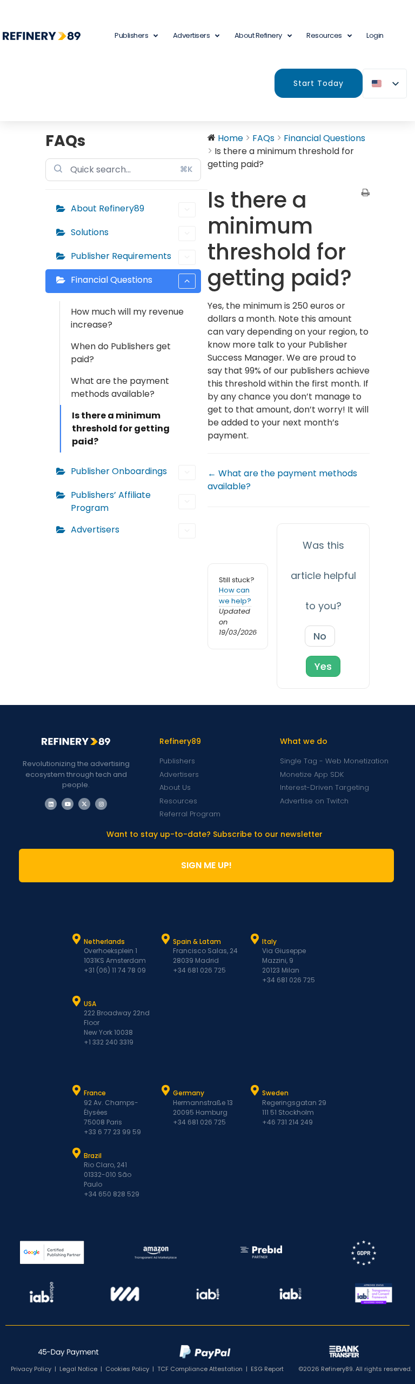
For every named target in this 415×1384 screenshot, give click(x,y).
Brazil (93, 1155)
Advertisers (191, 35)
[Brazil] (76, 1153)
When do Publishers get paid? (121, 352)
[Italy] (255, 939)
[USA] (76, 1001)
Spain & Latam (197, 941)
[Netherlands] (76, 939)
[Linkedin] (51, 804)
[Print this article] (366, 193)
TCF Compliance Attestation (200, 1369)
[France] (76, 1090)
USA (90, 1003)
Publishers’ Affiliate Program (111, 501)
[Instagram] (101, 804)
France (95, 1092)
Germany (188, 1092)
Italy (269, 941)
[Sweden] (255, 1090)
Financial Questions (111, 280)
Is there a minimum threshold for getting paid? (121, 428)
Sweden (275, 1092)
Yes (323, 666)
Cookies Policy (127, 1369)
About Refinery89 (107, 208)
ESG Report (267, 1369)
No (319, 636)
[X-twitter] (84, 804)
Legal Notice (78, 1369)
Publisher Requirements (121, 256)
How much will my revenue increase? (127, 318)
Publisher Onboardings (119, 471)
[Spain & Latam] (165, 939)
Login (375, 35)
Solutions (90, 232)
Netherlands (104, 941)
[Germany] (165, 1090)
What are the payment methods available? (120, 387)
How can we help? (235, 595)
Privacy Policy (31, 1369)
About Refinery (258, 35)
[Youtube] (67, 804)
